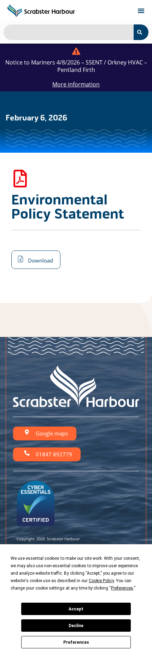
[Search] (141, 32)
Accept (76, 609)
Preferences (76, 642)
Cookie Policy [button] (101, 580)
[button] (141, 10)
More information (76, 84)
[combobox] (69, 32)
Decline (76, 625)
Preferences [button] (122, 588)
